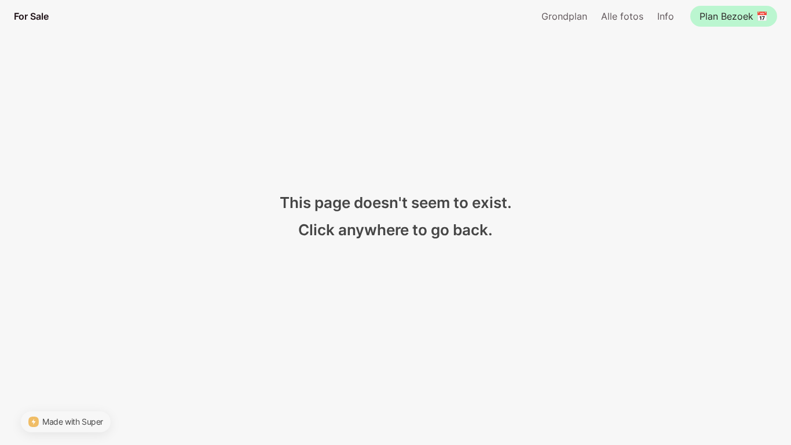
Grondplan (564, 16)
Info (665, 16)
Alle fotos (622, 16)
